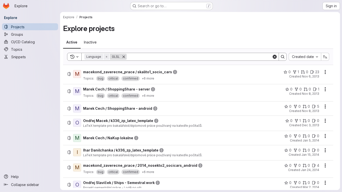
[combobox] (305, 57)
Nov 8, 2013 (310, 94)
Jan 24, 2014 (310, 170)
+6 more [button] (148, 78)
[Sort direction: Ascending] (325, 57)
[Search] (283, 57)
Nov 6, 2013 (310, 76)
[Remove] (124, 57)
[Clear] (275, 57)
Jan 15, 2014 (310, 154)
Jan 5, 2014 (311, 140)
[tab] (72, 42)
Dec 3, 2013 (310, 125)
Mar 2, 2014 (311, 187)
